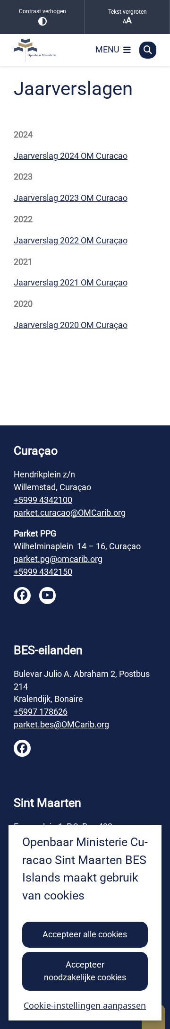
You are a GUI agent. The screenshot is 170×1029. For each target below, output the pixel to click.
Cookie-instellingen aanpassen (85, 1005)
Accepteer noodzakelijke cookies (85, 971)
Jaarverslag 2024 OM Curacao (71, 156)
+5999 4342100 (43, 500)
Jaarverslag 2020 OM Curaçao (71, 325)
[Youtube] (47, 595)
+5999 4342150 (43, 572)
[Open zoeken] (147, 50)
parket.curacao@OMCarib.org (70, 513)
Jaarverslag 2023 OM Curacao (71, 198)
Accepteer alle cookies (84, 934)
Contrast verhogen (42, 11)
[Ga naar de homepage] (49, 50)
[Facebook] (22, 595)
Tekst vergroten (127, 12)
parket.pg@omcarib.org (58, 559)
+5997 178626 (41, 712)
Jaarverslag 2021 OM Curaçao (71, 282)
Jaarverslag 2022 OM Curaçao (71, 240)
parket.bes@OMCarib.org (61, 724)
